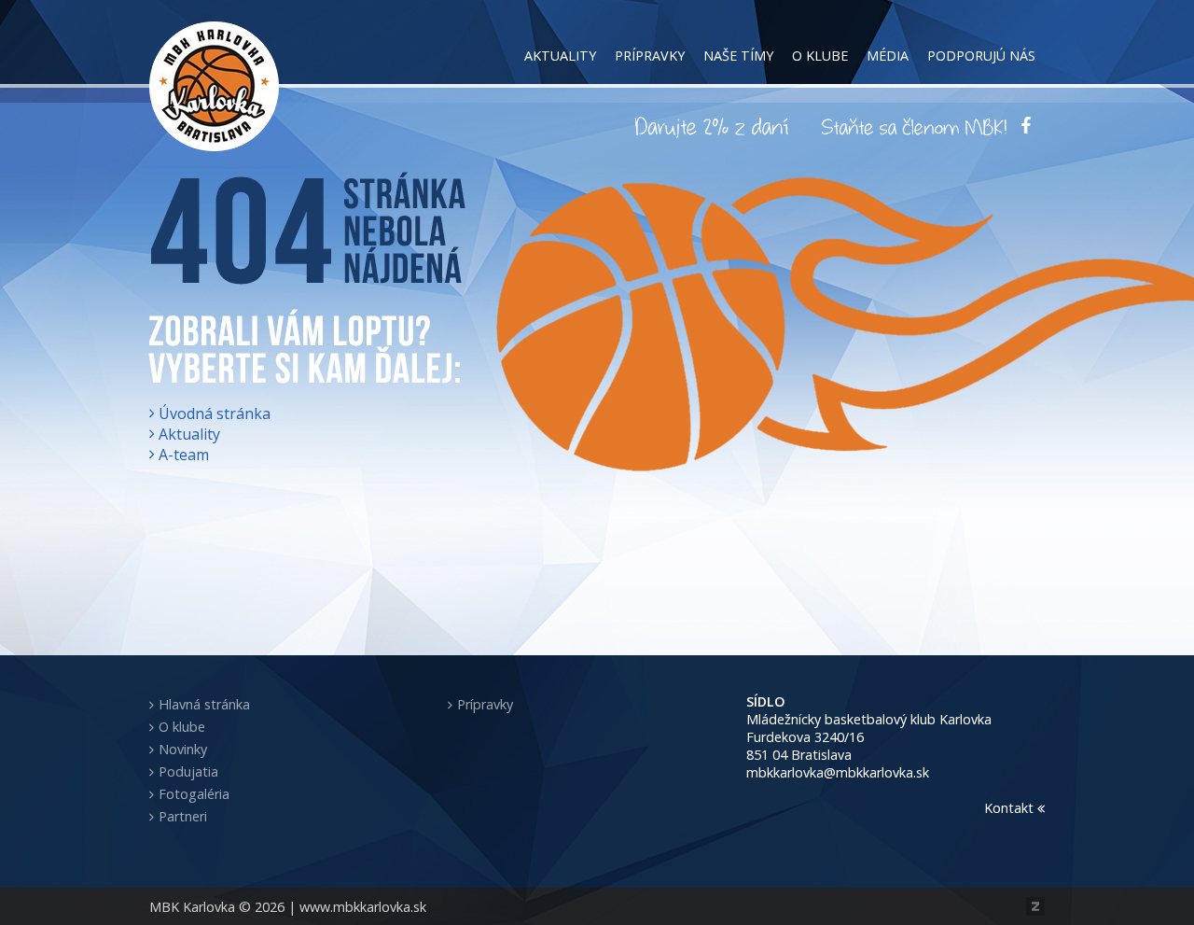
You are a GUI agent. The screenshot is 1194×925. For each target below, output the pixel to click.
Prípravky (650, 55)
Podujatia (188, 771)
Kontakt (1010, 808)
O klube (820, 55)
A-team (184, 454)
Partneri (183, 816)
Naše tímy (738, 55)
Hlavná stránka (204, 704)
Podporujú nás (981, 55)
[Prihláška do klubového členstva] (914, 126)
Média (888, 55)
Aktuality (560, 55)
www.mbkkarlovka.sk (362, 907)
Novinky (183, 749)
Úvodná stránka (215, 413)
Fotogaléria (194, 794)
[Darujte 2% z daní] (714, 126)
